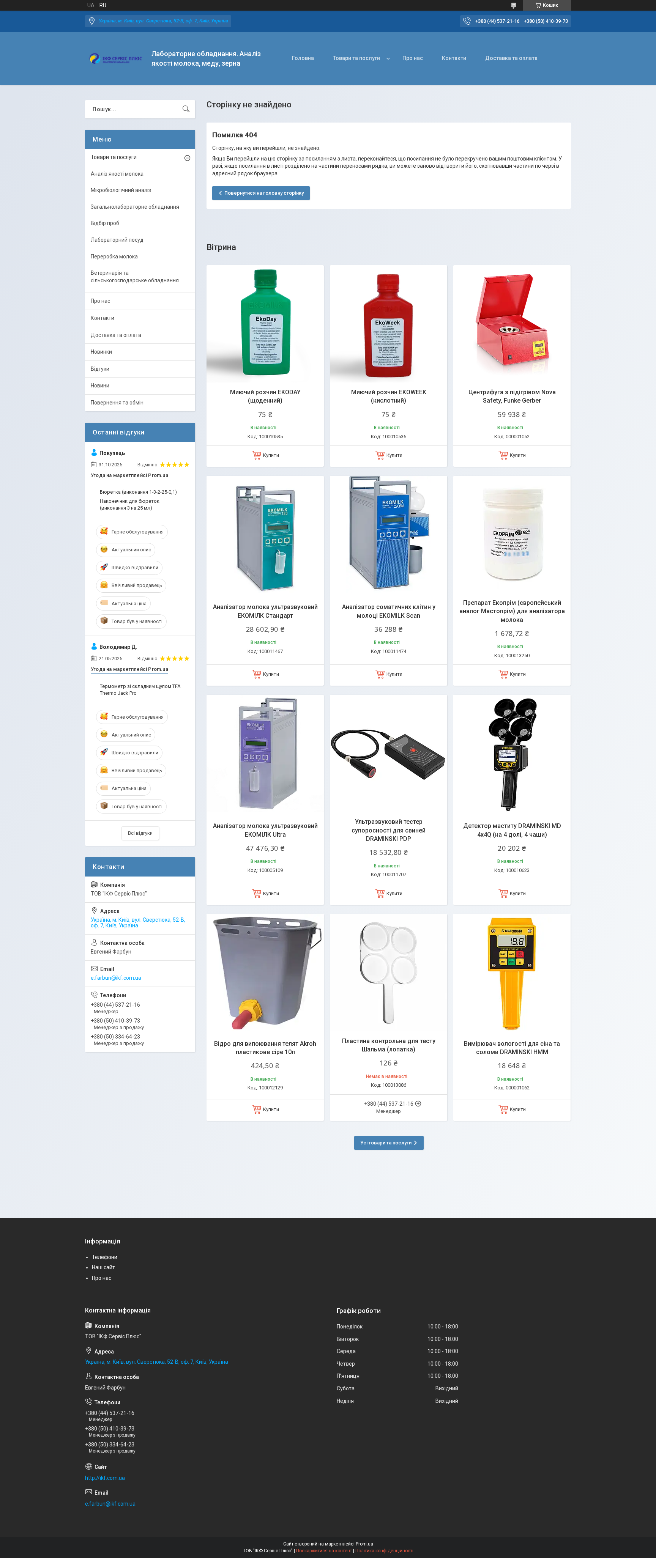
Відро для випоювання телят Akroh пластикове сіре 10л (265, 1048)
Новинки (101, 352)
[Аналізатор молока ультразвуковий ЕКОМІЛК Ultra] (265, 753)
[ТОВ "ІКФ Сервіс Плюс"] (115, 58)
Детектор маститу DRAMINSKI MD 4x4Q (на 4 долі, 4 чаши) (512, 830)
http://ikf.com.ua (105, 1478)
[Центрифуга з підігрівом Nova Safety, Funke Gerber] (512, 323)
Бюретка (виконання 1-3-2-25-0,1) (138, 492)
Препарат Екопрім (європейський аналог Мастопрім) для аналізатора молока (512, 611)
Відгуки (100, 369)
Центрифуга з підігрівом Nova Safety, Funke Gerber (512, 396)
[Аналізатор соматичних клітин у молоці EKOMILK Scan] (388, 534)
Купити (271, 455)
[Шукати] (186, 109)
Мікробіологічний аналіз (121, 190)
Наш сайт (103, 1267)
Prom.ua (364, 1544)
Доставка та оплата (511, 58)
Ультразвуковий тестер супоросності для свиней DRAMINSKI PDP (389, 830)
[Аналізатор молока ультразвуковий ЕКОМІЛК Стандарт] (265, 534)
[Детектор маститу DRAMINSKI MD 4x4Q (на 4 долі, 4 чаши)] (512, 753)
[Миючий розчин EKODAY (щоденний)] (265, 323)
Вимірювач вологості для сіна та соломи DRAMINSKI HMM (512, 1048)
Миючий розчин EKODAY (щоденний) (265, 396)
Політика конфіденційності (384, 1550)
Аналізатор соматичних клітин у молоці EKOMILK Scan (388, 611)
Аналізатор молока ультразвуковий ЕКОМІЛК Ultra (265, 830)
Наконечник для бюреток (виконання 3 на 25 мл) (129, 504)
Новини (100, 385)
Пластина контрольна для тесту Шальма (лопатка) (388, 1045)
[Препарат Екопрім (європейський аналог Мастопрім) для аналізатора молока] (512, 534)
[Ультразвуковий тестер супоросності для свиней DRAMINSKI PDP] (388, 753)
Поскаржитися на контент (324, 1550)
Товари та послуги (356, 58)
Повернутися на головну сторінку (264, 193)
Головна (303, 58)
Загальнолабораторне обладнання (135, 207)
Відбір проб (105, 223)
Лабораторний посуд (117, 240)
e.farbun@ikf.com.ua (116, 978)
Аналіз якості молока (117, 174)
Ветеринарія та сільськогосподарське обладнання (135, 276)
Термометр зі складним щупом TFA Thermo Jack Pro (140, 689)
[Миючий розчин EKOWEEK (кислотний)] (388, 323)
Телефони (104, 1257)
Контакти (454, 58)
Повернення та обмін (117, 403)
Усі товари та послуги (386, 1143)
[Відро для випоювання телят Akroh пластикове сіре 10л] (265, 972)
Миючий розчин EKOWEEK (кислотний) (388, 396)
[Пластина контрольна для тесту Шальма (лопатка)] (388, 972)
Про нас (412, 58)
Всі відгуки (140, 833)
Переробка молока (114, 256)
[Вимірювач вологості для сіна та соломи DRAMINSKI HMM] (512, 972)
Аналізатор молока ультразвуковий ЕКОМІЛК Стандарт (265, 611)
